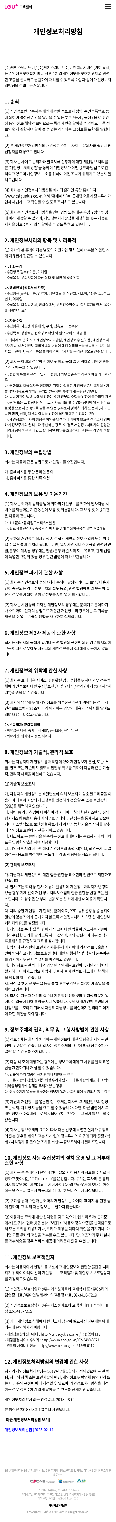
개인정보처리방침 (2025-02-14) (30, 1429)
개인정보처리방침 (58, 1505)
